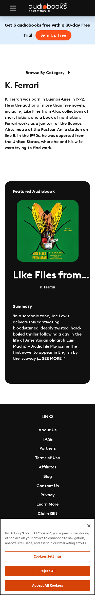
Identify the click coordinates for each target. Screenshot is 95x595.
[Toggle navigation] (13, 8)
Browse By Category (46, 73)
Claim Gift (47, 514)
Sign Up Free (53, 35)
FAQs (48, 439)
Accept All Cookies (47, 585)
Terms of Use (47, 458)
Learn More (47, 504)
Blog (47, 476)
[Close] (88, 525)
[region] (47, 557)
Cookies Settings (47, 556)
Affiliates (47, 467)
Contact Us (47, 486)
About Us (47, 430)
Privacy (48, 495)
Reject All (47, 571)
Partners (48, 448)
